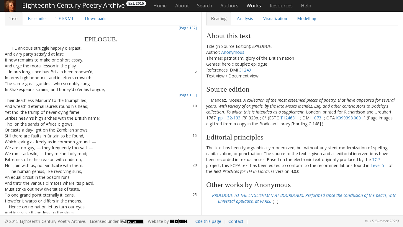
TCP (376, 159)
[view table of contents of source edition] (207, 100)
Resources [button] (281, 5)
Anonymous (232, 52)
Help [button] (306, 5)
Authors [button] (229, 5)
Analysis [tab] (245, 18)
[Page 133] (188, 95)
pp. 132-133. (229, 118)
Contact (235, 221)
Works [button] (254, 5)
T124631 (288, 118)
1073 (316, 118)
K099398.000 (348, 118)
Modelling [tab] (306, 18)
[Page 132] (188, 27)
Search (204, 5)
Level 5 (377, 165)
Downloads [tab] (95, 18)
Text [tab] (13, 18)
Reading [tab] (219, 18)
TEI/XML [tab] (65, 18)
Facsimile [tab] (36, 18)
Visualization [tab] (275, 18)
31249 (245, 70)
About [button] (182, 5)
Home (160, 5)
